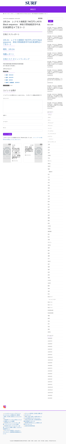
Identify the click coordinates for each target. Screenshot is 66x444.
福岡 (49, 266)
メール (5, 121)
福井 (49, 264)
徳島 (49, 215)
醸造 (49, 285)
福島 (49, 269)
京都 (49, 147)
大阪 (49, 179)
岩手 (49, 207)
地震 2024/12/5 (9, 77)
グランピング (50, 122)
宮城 (49, 185)
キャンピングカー (52, 299)
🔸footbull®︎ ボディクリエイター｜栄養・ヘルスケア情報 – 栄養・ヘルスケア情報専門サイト (12, 427)
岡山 (49, 204)
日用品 (49, 228)
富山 (49, 190)
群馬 (49, 274)
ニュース (49, 128)
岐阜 (49, 201)
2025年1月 (50, 384)
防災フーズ (50, 307)
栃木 (49, 236)
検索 (51, 21)
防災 (49, 294)
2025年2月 (50, 381)
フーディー (51, 139)
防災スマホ (50, 302)
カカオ (49, 117)
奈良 (49, 182)
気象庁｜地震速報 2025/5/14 (12, 82)
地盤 (49, 168)
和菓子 (49, 166)
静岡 (49, 318)
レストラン (50, 136)
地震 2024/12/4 (9, 75)
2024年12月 (50, 387)
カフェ (49, 120)
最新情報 (49, 231)
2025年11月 (50, 357)
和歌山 (49, 163)
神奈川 (40, 18)
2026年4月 (50, 349)
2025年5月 (50, 373)
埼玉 (49, 174)
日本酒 (49, 226)
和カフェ (49, 160)
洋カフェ (49, 242)
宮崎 (49, 188)
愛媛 (49, 217)
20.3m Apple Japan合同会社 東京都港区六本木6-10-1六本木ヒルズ (29, 149)
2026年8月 (50, 338)
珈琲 (49, 253)
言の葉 (49, 280)
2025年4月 (50, 376)
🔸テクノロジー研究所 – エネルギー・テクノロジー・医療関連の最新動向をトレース (12, 432)
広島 (49, 212)
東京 (49, 234)
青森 (49, 315)
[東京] (7, 146)
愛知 (49, 220)
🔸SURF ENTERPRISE (29, 425)
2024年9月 (50, 395)
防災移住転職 (50, 312)
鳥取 (49, 329)
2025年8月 (50, 365)
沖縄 (49, 239)
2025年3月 (50, 379)
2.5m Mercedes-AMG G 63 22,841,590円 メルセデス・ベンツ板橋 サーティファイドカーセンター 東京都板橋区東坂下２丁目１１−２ (16, 152)
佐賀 (49, 150)
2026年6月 (50, 343)
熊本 (49, 250)
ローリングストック (52, 141)
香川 (49, 323)
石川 (49, 258)
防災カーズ (50, 296)
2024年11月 (50, 389)
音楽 (49, 321)
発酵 (49, 255)
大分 (49, 177)
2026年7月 (50, 341)
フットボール (50, 130)
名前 (4, 115)
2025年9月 (50, 362)
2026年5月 (50, 346)
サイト (4, 127)
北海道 (49, 155)
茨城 (49, 277)
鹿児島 (49, 332)
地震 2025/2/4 (9, 80)
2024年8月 (50, 398)
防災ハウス (50, 304)
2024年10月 (50, 392)
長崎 (49, 288)
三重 (49, 144)
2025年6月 (50, 370)
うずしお (49, 114)
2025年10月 (50, 360)
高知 (49, 326)
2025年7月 (50, 368)
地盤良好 (50, 171)
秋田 (49, 272)
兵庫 (49, 152)
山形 (49, 196)
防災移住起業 (50, 310)
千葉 (49, 158)
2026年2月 (50, 354)
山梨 (49, 198)
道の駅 (49, 283)
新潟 (49, 223)
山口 (49, 193)
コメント (5, 98)
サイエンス (50, 125)
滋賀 (49, 247)
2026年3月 (50, 351)
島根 (49, 209)
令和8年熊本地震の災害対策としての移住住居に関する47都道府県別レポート (55, 80)
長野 (49, 291)
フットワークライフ (52, 133)
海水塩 (49, 245)
